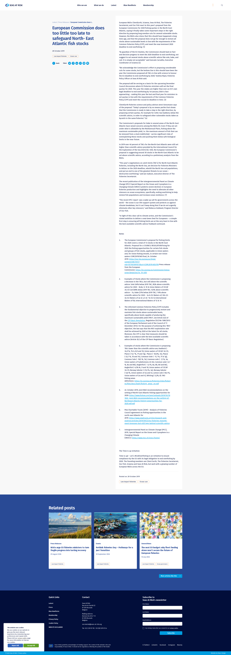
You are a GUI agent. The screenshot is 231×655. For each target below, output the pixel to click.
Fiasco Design (222, 653)
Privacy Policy (53, 619)
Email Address (147, 620)
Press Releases (63, 22)
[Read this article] (70, 525)
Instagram (171, 645)
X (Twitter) (146, 645)
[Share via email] (87, 63)
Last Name (146, 612)
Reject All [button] (15, 646)
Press (51, 607)
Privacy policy (22, 653)
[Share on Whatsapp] (80, 63)
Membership (148, 5)
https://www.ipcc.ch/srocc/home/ (146, 438)
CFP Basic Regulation (136, 320)
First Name (146, 604)
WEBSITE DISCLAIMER (56, 627)
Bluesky (179, 645)
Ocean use (73, 56)
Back (56, 63)
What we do (99, 5)
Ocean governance (162, 564)
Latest (113, 5)
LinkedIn (154, 645)
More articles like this (169, 576)
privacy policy (174, 628)
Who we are (82, 5)
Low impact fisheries (60, 56)
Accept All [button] (31, 646)
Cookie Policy (53, 623)
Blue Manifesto (130, 5)
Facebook (163, 645)
